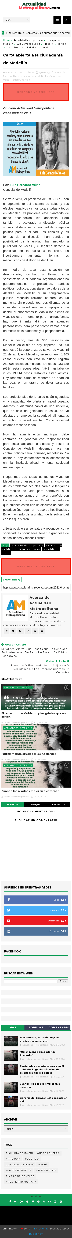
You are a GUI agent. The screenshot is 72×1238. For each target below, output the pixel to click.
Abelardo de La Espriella (18, 687)
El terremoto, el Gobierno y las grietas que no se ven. (33, 715)
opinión (61, 43)
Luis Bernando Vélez (28, 43)
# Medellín (49, 549)
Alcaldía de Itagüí (19, 1153)
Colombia (32, 1158)
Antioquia (13, 1158)
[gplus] (21, 1201)
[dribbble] (38, 1201)
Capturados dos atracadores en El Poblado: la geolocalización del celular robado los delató (42, 1069)
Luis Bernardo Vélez (25, 185)
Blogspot (36, 1234)
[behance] (49, 1201)
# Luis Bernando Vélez (27, 549)
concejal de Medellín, (32, 76)
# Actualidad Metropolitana (27, 545)
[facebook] (10, 1201)
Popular (36, 1027)
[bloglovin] (33, 1201)
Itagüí (42, 1164)
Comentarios (59, 1028)
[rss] (44, 1201)
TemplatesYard (38, 1228)
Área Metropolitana (21, 1181)
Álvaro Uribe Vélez (20, 1176)
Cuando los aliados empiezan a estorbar (30, 791)
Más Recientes (12, 1028)
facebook (58, 804)
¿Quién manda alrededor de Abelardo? (28, 753)
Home (6, 40)
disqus (35, 804)
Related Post (11, 679)
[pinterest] (27, 1201)
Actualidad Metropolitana (28, 40)
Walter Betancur (18, 1170)
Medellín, (15, 79)
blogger (13, 804)
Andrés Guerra (48, 1153)
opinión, (25, 79)
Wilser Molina (46, 1170)
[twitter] (15, 1201)
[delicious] (61, 1201)
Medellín (48, 43)
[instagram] (55, 1201)
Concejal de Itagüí (20, 1164)
